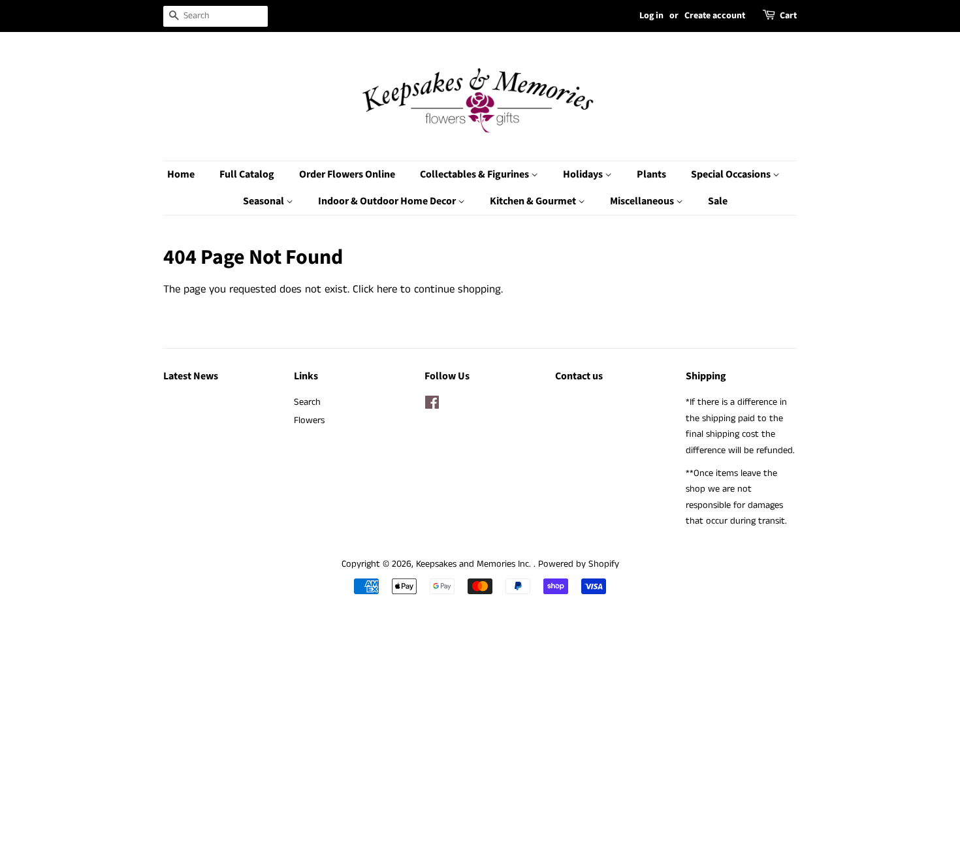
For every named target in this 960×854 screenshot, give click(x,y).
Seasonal (264, 201)
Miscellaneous (643, 201)
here (387, 289)
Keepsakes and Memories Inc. (475, 564)
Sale (718, 201)
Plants (651, 174)
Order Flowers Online (347, 174)
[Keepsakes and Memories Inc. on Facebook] (432, 405)
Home (181, 174)
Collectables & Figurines (475, 174)
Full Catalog (246, 174)
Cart (788, 15)
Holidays (584, 174)
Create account (714, 15)
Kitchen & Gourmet (534, 201)
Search (307, 402)
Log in (651, 15)
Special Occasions (732, 174)
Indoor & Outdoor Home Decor (388, 201)
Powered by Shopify (578, 564)
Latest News (190, 376)
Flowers (309, 420)
